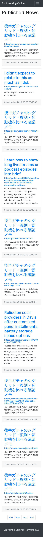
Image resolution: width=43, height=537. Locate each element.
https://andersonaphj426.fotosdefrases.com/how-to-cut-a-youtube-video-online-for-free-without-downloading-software (21, 181)
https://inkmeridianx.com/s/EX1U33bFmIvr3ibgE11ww (21, 284)
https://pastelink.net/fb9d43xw (18, 493)
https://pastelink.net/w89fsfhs (18, 238)
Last (32, 517)
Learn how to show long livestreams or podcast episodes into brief (21, 167)
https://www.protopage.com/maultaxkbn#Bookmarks (21, 45)
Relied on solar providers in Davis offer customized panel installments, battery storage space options (21, 324)
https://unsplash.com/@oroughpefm (21, 448)
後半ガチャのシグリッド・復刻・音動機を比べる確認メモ (20, 33)
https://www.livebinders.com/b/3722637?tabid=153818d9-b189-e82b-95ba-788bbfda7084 (21, 400)
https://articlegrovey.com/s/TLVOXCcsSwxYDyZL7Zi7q (21, 341)
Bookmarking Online (13, 3)
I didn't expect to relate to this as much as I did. (19, 78)
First (11, 517)
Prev (18, 517)
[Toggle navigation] (37, 3)
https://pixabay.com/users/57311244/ (21, 132)
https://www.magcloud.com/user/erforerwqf (21, 87)
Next (25, 517)
